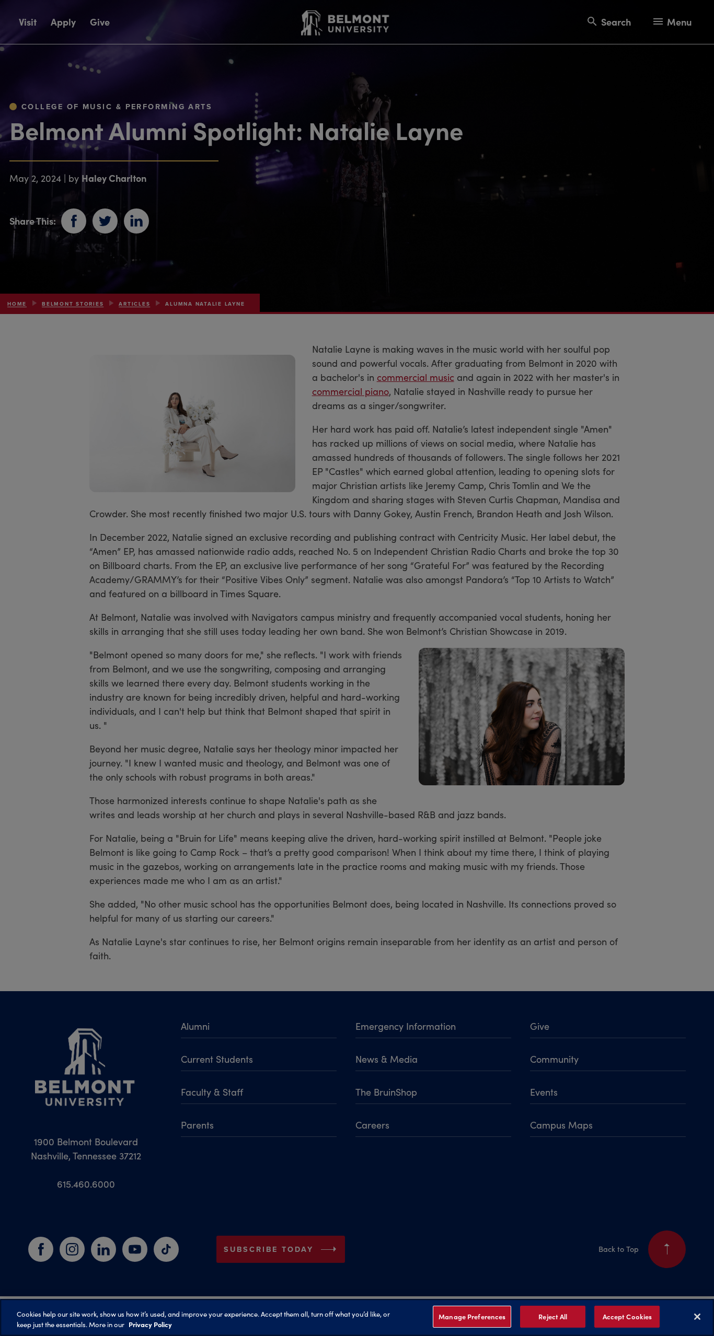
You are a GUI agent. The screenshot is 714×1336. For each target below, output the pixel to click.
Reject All (552, 1316)
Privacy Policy (150, 1324)
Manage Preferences (472, 1316)
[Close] (697, 1316)
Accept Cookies (627, 1316)
